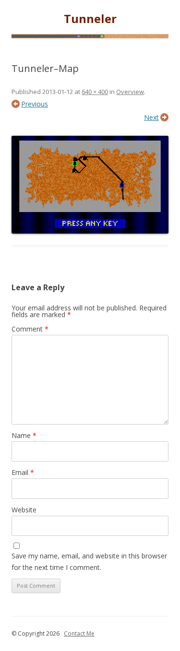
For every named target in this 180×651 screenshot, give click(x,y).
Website (24, 509)
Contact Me (79, 633)
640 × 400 (95, 91)
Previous (34, 103)
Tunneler (90, 19)
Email (23, 472)
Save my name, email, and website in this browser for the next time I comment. (89, 561)
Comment (30, 328)
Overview (130, 91)
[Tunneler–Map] (90, 185)
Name (24, 435)
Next (151, 117)
